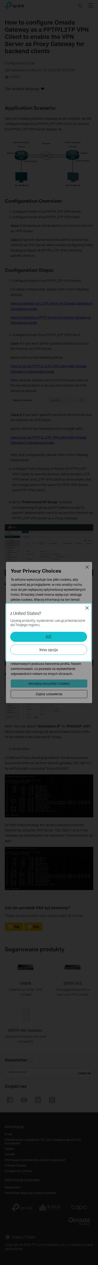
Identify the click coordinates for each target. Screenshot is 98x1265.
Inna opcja (48, 649)
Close (87, 608)
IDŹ (48, 636)
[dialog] (49, 632)
